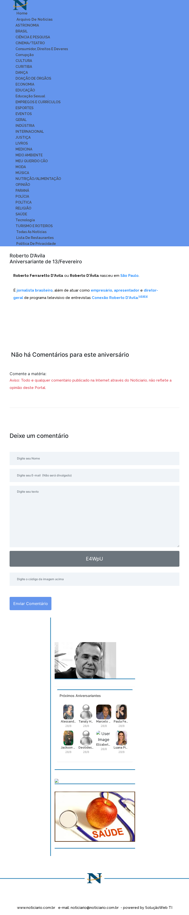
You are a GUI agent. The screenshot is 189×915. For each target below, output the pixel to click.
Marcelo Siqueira (103, 721)
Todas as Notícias (31, 232)
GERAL (21, 120)
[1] (140, 296)
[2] (143, 296)
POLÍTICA (24, 202)
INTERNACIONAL (30, 131)
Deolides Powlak (86, 747)
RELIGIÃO (23, 208)
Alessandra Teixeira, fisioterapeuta (68, 721)
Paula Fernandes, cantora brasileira (121, 721)
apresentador (126, 290)
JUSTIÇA (23, 137)
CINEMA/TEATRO (30, 43)
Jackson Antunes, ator (68, 747)
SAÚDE (21, 214)
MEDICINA (24, 149)
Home (22, 13)
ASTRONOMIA (27, 25)
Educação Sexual (30, 96)
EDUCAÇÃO (25, 90)
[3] (146, 296)
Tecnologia (25, 220)
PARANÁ (22, 190)
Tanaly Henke (86, 721)
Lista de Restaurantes (35, 238)
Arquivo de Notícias (34, 19)
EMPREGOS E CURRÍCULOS (38, 102)
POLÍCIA (22, 196)
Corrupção (25, 55)
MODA (21, 167)
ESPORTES (24, 108)
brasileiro (44, 290)
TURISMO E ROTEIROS (34, 226)
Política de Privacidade (36, 244)
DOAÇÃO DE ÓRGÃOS (33, 78)
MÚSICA (22, 173)
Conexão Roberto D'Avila (115, 297)
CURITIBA (24, 67)
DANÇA (22, 72)
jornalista (25, 290)
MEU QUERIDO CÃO (32, 161)
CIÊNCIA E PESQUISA (33, 37)
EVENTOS (24, 114)
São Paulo (129, 275)
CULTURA (24, 61)
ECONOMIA (25, 84)
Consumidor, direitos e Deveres (42, 49)
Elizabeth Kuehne (103, 744)
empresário (101, 290)
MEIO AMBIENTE (29, 155)
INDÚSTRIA (25, 126)
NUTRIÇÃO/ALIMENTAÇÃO (38, 179)
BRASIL (22, 31)
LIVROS (22, 143)
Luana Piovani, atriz (121, 747)
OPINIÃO (23, 185)
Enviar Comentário (30, 603)
